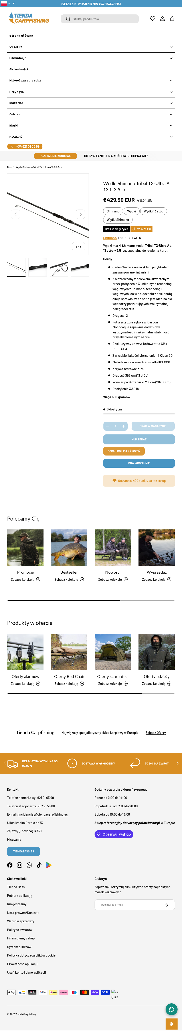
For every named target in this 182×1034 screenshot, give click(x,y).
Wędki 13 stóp (153, 211)
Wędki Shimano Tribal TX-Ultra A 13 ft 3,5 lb (39, 167)
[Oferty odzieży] (156, 652)
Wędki (131, 211)
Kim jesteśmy (16, 904)
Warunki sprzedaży (20, 921)
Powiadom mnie (139, 463)
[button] (172, 19)
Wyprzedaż (157, 572)
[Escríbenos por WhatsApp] (172, 1009)
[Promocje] (25, 547)
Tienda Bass (16, 887)
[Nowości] (113, 547)
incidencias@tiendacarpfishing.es (43, 814)
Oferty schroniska (113, 676)
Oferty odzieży (157, 676)
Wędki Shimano (118, 220)
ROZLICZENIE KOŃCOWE (55, 156)
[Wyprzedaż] (156, 547)
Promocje (25, 572)
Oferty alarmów (25, 676)
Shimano (113, 211)
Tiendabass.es (23, 851)
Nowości (113, 572)
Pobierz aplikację (19, 895)
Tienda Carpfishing (26, 1014)
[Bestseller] (69, 547)
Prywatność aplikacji (22, 964)
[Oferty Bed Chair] (69, 652)
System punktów (19, 947)
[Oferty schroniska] (113, 652)
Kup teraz (139, 439)
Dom (9, 167)
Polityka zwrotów (19, 930)
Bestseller (69, 572)
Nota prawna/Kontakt (23, 913)
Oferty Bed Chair (69, 676)
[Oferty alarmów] (25, 652)
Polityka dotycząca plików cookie (31, 955)
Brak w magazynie (153, 426)
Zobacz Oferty (156, 733)
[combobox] (100, 18)
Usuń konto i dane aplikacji (26, 972)
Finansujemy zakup (21, 938)
